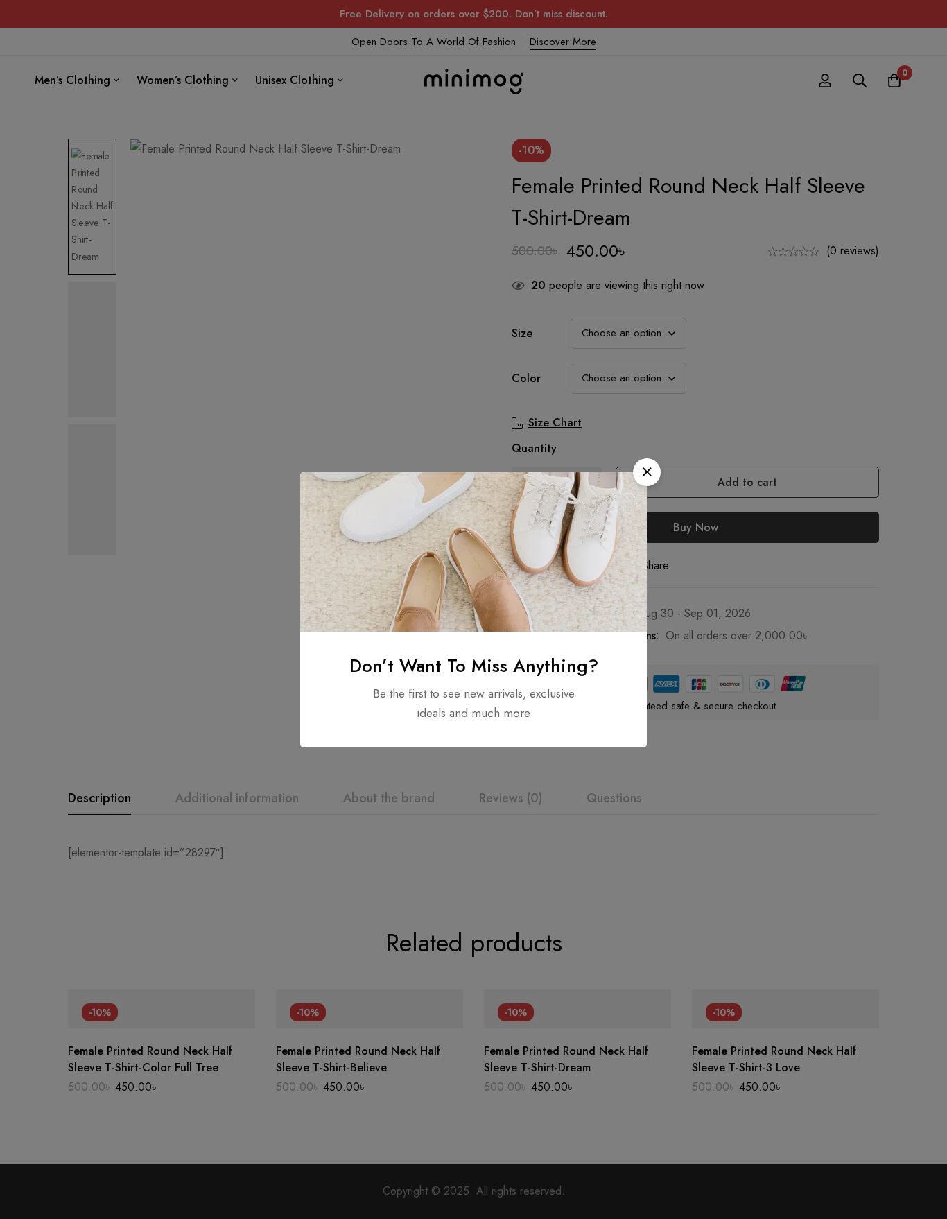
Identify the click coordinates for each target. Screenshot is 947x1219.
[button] (647, 472)
